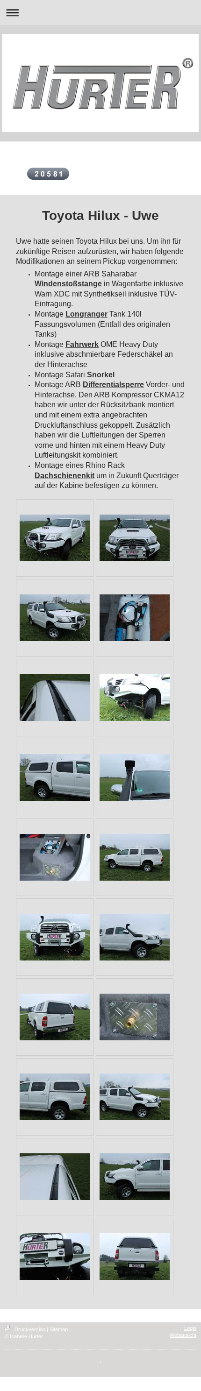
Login (190, 1328)
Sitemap (59, 1329)
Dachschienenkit (64, 476)
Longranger (86, 314)
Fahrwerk (82, 344)
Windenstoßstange (68, 284)
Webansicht (183, 1335)
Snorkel (101, 375)
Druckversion (30, 1329)
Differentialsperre (113, 384)
